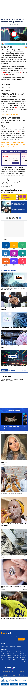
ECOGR (3, 72)
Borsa (2, 651)
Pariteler (8, 659)
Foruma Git (24, 370)
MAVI (16, 107)
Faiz (13, 653)
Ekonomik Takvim (14, 265)
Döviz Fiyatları (9, 657)
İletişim (2, 646)
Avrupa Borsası (23, 655)
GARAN (17, 132)
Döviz (22, 248)
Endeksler (3, 655)
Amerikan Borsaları (16, 651)
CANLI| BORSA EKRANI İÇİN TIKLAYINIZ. (11, 114)
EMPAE (7, 74)
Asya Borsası (22, 657)
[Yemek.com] (21, 675)
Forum (7, 646)
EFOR (21, 72)
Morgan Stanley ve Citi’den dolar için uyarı (10, 427)
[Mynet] (22, 671)
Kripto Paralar (14, 256)
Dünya (21, 651)
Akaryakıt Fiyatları (23, 661)
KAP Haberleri (6, 265)
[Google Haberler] (26, 47)
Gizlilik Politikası (12, 646)
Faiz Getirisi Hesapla (22, 265)
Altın (14, 248)
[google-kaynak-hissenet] (14, 44)
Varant (2, 657)
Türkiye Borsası (23, 659)
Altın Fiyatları (9, 655)
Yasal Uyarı (19, 646)
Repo (14, 659)
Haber (2, 659)
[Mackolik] (7, 671)
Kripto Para (9, 653)
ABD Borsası (22, 653)
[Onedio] (6, 675)
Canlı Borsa (6, 248)
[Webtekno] (13, 675)
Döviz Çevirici (22, 256)
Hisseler (5, 256)
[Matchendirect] (15, 671)
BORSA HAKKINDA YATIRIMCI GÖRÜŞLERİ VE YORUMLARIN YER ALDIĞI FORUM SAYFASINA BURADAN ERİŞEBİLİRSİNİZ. (13, 144)
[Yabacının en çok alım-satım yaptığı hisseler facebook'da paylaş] (5, 47)
